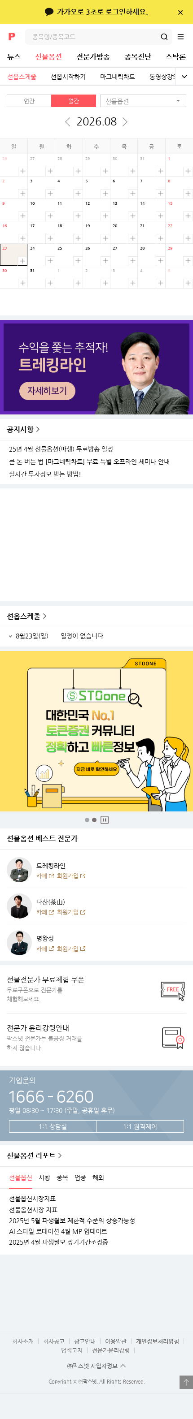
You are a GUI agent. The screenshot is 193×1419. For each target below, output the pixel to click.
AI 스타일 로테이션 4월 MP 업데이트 (58, 1231)
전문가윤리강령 (111, 1350)
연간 (29, 101)
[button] (143, 101)
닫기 (180, 12)
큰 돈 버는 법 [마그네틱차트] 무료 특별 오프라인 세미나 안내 (89, 461)
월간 (73, 101)
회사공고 (54, 1341)
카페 (41, 876)
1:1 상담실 (53, 1126)
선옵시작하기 (68, 76)
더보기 (22, 171)
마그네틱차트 (117, 76)
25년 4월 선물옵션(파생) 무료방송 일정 (61, 449)
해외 (98, 1177)
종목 (62, 1177)
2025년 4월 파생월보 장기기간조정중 (58, 1242)
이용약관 (116, 1341)
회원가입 (68, 876)
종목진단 (137, 56)
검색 (164, 37)
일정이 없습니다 (82, 636)
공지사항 (20, 429)
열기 (186, 1382)
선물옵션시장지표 (32, 1198)
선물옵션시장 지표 (33, 1209)
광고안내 (85, 1341)
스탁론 (176, 56)
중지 (105, 820)
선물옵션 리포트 (31, 1156)
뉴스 (14, 56)
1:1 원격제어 (140, 1126)
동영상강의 (164, 76)
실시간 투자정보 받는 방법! (45, 474)
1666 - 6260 (51, 1095)
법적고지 (72, 1350)
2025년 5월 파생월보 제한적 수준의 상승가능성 (72, 1220)
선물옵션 (48, 56)
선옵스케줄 (21, 76)
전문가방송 (93, 56)
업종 (80, 1177)
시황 (44, 1177)
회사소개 (23, 1341)
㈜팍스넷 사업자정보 (92, 1366)
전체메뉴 (185, 37)
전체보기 (184, 77)
